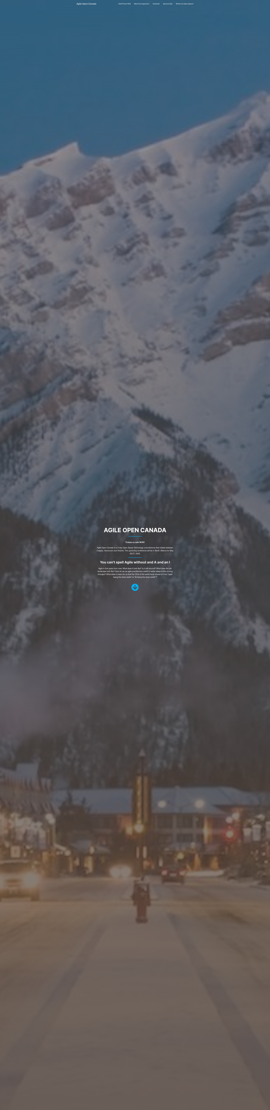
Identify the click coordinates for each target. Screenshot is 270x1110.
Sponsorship (167, 4)
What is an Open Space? (185, 4)
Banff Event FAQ (125, 4)
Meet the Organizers (141, 4)
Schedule (156, 4)
